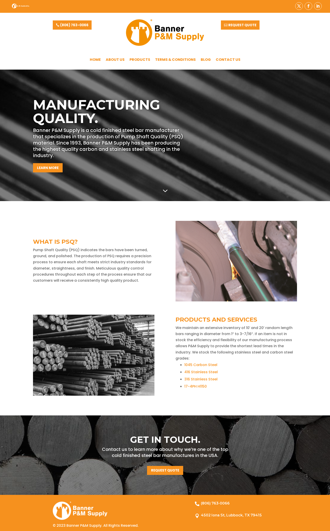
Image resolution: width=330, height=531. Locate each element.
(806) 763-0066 (74, 25)
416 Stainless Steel (201, 372)
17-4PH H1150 (195, 386)
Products (140, 60)
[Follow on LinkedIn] (318, 6)
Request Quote (242, 25)
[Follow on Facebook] (308, 6)
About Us (115, 60)
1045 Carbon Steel (200, 364)
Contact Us (228, 60)
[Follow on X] (299, 6)
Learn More (48, 167)
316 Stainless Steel (201, 379)
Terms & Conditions (175, 60)
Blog (206, 60)
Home (95, 60)
